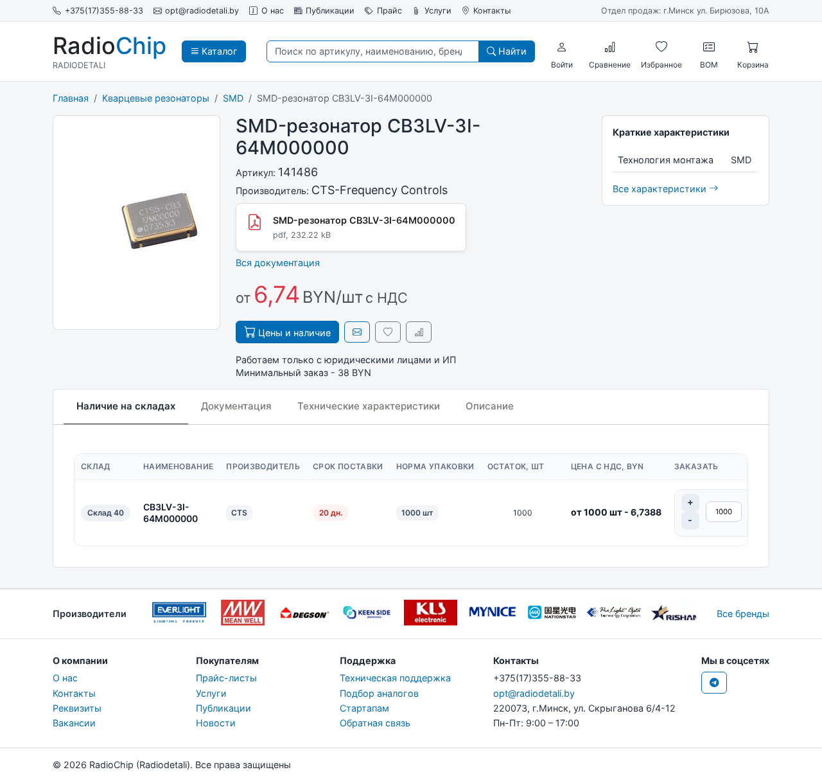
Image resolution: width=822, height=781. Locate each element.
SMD (233, 98)
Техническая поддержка (395, 677)
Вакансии (74, 722)
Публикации (330, 10)
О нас (272, 10)
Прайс (389, 10)
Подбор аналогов (379, 693)
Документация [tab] (236, 406)
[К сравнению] (419, 332)
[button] (561, 47)
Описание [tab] (490, 406)
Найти (511, 51)
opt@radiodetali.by (202, 10)
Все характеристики (661, 188)
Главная (71, 98)
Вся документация (278, 262)
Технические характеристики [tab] (368, 406)
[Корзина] (752, 47)
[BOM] (709, 47)
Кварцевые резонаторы (155, 98)
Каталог (218, 51)
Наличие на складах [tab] (125, 406)
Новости (216, 722)
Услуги (437, 10)
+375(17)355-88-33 (104, 10)
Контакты (492, 10)
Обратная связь (375, 722)
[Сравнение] (610, 47)
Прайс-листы (226, 677)
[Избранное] (661, 47)
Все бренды (743, 613)
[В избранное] (388, 332)
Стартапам (364, 708)
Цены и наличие (293, 332)
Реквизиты (77, 708)
